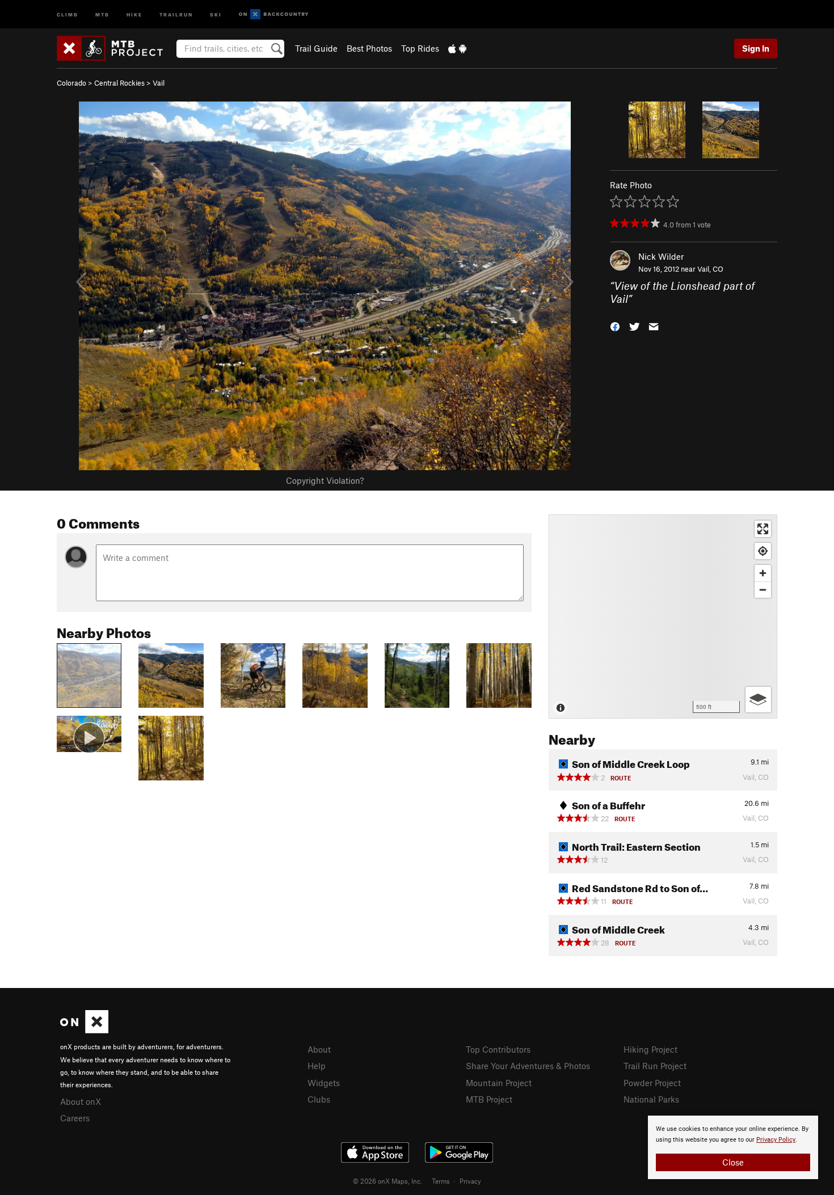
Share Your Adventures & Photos (528, 1066)
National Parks (651, 1099)
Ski (216, 14)
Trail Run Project (655, 1066)
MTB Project (489, 1099)
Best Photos (369, 48)
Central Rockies (119, 82)
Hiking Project (650, 1049)
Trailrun (176, 14)
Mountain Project (499, 1083)
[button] (615, 325)
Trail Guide (316, 48)
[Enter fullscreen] (763, 529)
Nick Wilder (661, 256)
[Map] (663, 616)
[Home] (115, 48)
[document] (733, 1147)
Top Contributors (498, 1049)
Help (317, 1066)
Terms (441, 1181)
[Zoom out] (763, 589)
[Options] (758, 699)
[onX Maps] (84, 1030)
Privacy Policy (775, 1139)
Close (733, 1162)
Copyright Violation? (325, 480)
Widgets (324, 1083)
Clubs (319, 1099)
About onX (80, 1101)
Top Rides (420, 48)
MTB (102, 14)
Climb (67, 14)
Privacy (470, 1181)
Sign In (755, 48)
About (319, 1049)
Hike (134, 14)
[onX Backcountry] (273, 14)
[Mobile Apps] (457, 48)
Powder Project (652, 1083)
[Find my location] (763, 551)
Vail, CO (710, 268)
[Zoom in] (763, 573)
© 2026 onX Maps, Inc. (387, 1181)
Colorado (71, 82)
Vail (159, 82)
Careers (75, 1118)
